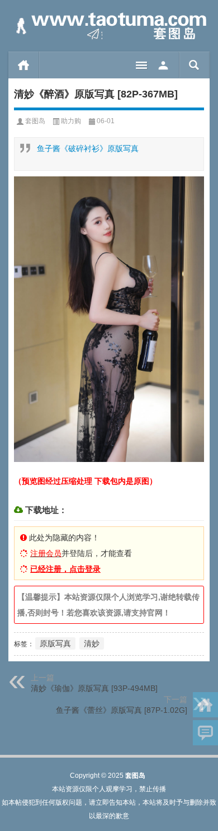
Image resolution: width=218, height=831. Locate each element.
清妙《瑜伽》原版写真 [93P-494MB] (94, 688)
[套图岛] (109, 26)
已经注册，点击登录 (65, 568)
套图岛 (35, 121)
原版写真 (55, 643)
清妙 (91, 643)
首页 (23, 65)
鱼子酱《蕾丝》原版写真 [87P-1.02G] (121, 710)
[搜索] (194, 65)
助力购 (71, 121)
